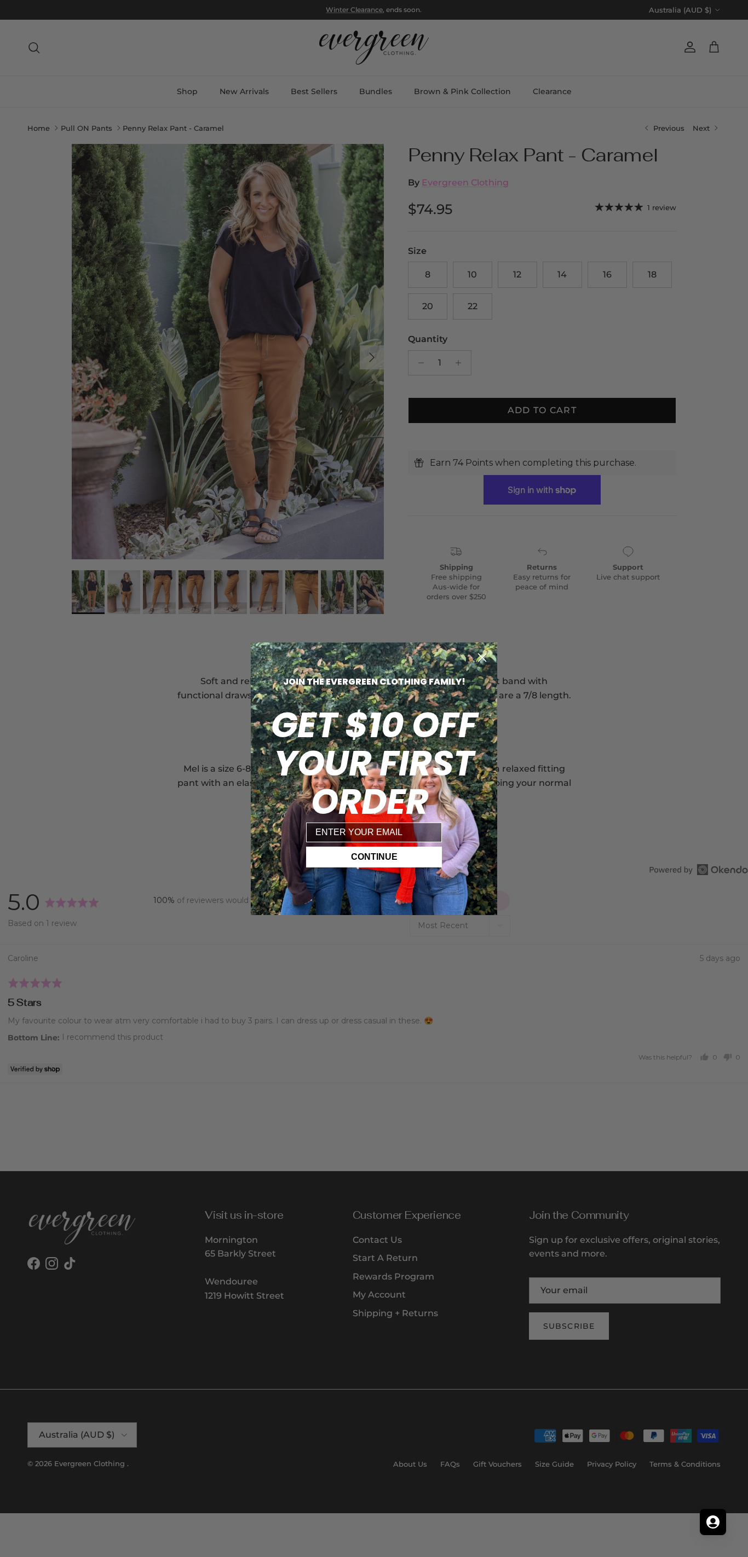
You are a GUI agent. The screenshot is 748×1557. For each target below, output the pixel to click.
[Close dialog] (482, 657)
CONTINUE (374, 856)
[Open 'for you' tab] (713, 1522)
